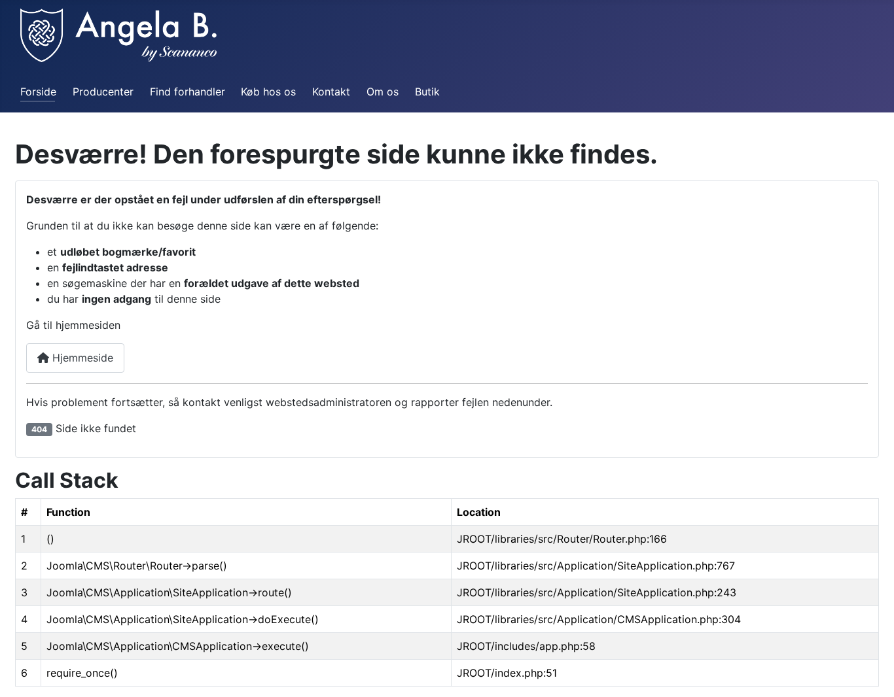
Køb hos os (268, 91)
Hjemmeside (81, 357)
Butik (427, 91)
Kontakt (331, 91)
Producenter (103, 91)
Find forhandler (187, 91)
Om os (383, 91)
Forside (38, 91)
